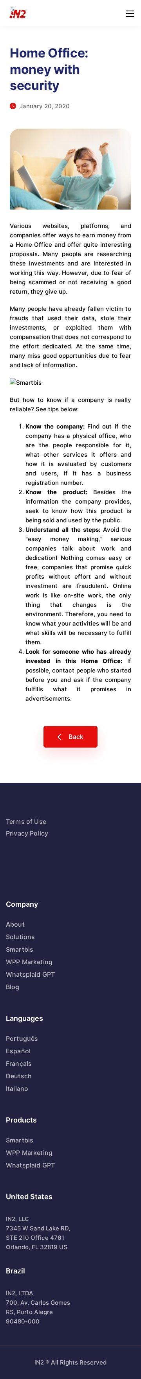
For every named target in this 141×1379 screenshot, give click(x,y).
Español (18, 1051)
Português (22, 1038)
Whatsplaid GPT (30, 974)
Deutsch (19, 1076)
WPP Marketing (29, 962)
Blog (13, 987)
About (15, 924)
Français (19, 1063)
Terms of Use (26, 821)
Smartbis (19, 949)
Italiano (17, 1088)
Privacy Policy (27, 833)
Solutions (20, 937)
